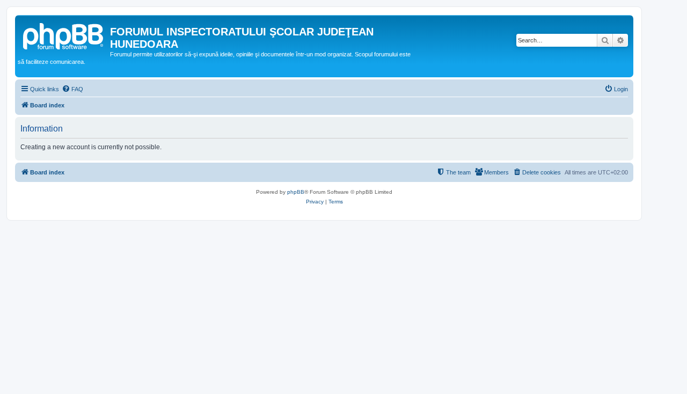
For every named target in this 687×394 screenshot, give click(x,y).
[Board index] (64, 35)
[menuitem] (72, 89)
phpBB (295, 192)
